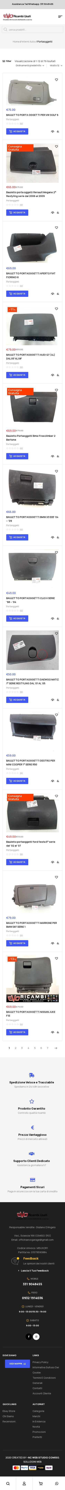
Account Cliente (42, 1393)
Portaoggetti (12, 119)
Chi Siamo (8, 1416)
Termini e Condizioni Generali (44, 1380)
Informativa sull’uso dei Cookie (46, 1370)
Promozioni (39, 1431)
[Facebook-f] (28, 1336)
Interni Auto (28, 41)
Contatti (37, 1388)
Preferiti (37, 1437)
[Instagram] (36, 1336)
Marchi (36, 1416)
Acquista (19, 131)
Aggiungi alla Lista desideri (56, 80)
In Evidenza (39, 1421)
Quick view (52, 131)
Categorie (38, 1411)
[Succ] (56, 1048)
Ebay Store (9, 1411)
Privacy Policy (40, 1362)
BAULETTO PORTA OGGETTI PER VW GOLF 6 (32, 115)
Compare (58, 131)
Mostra (53, 65)
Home (16, 41)
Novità (36, 1426)
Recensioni (9, 1421)
